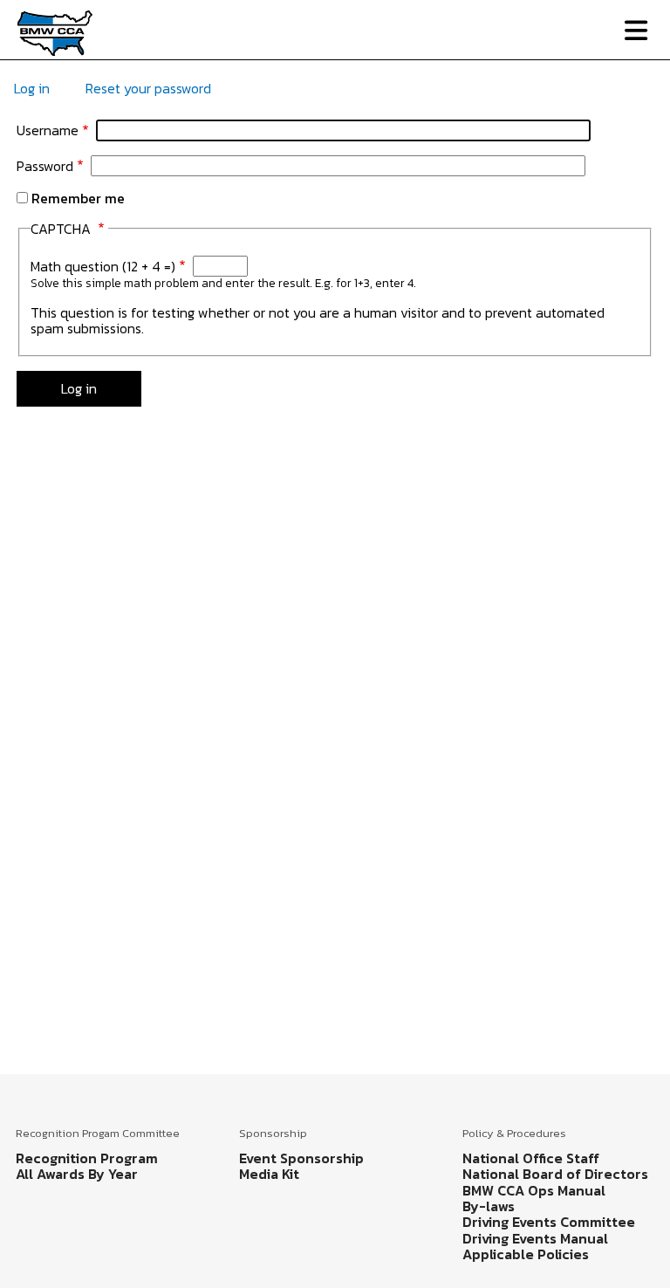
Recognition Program (87, 1158)
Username (48, 130)
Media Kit (269, 1173)
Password (45, 165)
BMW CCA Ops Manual (533, 1190)
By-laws (488, 1206)
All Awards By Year (77, 1173)
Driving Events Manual (535, 1238)
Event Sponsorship (301, 1158)
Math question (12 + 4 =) (103, 266)
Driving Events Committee (548, 1221)
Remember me (78, 198)
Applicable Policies (525, 1253)
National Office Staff (530, 1158)
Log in (32, 88)
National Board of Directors (555, 1173)
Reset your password (148, 88)
